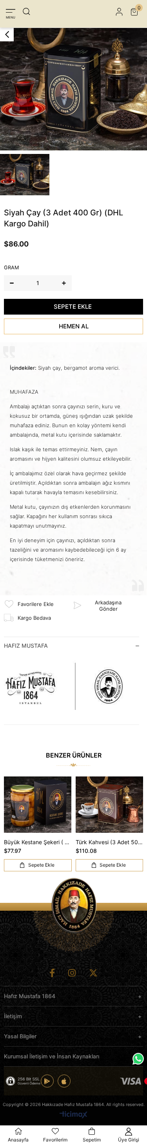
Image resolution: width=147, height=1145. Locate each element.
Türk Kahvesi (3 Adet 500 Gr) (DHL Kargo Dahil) (109, 842)
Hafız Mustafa (26, 645)
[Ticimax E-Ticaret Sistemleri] (73, 1115)
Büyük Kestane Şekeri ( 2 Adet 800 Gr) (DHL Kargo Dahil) (38, 842)
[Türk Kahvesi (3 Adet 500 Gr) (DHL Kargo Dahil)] (109, 804)
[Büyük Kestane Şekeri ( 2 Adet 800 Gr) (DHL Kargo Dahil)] (38, 804)
